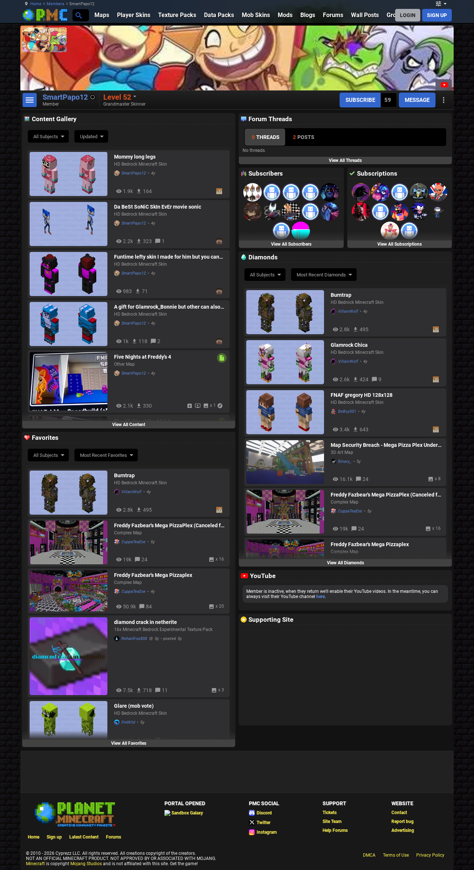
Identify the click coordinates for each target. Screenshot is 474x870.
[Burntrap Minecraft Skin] (286, 312)
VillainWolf (348, 311)
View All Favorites (128, 743)
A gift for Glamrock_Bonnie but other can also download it (167, 307)
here (320, 596)
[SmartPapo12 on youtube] (444, 85)
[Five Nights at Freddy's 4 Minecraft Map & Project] (70, 381)
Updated (88, 136)
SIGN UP (437, 15)
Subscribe (360, 100)
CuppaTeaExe (350, 511)
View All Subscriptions (399, 244)
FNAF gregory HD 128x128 (362, 395)
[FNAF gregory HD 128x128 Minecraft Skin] (286, 412)
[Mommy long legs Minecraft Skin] (70, 174)
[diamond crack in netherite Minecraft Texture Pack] (70, 656)
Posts (303, 137)
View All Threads (345, 160)
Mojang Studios (86, 863)
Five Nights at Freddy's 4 (142, 357)
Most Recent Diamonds (321, 275)
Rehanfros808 (134, 638)
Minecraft (35, 863)
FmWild (128, 722)
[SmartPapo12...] (78, 15)
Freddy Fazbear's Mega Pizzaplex (370, 544)
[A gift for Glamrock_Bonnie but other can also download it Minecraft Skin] (70, 324)
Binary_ (344, 461)
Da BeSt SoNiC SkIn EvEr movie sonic (157, 207)
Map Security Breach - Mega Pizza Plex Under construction (384, 445)
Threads (266, 137)
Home (35, 3)
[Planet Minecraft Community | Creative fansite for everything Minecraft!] (74, 813)
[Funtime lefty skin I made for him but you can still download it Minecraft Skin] (70, 274)
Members (55, 3)
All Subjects (45, 136)
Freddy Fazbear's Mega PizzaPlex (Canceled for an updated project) (386, 495)
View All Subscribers (291, 244)
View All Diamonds (345, 562)
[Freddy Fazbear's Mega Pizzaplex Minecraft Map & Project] (70, 590)
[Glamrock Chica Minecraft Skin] (286, 362)
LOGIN (407, 15)
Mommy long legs (135, 157)
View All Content (128, 424)
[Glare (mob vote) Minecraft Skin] (70, 723)
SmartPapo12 (133, 173)
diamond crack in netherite (145, 622)
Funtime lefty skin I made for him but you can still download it (166, 257)
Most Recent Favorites (103, 455)
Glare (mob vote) (134, 706)
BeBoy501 (347, 411)
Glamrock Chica (349, 345)
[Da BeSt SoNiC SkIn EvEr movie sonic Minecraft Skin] (70, 224)
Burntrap (341, 295)
